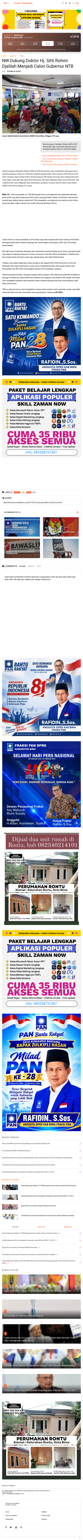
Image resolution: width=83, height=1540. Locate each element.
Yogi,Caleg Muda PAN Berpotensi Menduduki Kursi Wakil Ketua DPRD (20, 531)
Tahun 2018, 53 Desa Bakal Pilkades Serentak (59, 164)
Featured (13, 56)
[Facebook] (62, 3)
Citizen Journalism (11, 1515)
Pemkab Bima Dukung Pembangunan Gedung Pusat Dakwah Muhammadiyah (47, 1215)
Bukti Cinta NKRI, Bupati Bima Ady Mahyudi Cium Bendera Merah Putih (37, 1291)
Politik (22, 56)
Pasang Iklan (9, 1519)
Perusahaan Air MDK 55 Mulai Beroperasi (23, 1315)
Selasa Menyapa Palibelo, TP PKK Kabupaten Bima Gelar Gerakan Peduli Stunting (48, 1185)
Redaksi (44, 1512)
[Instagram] (21, 1527)
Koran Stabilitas (23, 3)
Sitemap (44, 1519)
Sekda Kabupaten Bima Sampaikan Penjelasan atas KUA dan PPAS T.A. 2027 (47, 1196)
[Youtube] (69, 3)
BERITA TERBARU (11, 1180)
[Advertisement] (18, 154)
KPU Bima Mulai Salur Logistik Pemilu (60, 532)
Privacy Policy (46, 1515)
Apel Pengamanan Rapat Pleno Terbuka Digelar (60, 156)
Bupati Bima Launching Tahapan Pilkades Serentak (38, 1206)
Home (4, 56)
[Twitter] (66, 3)
